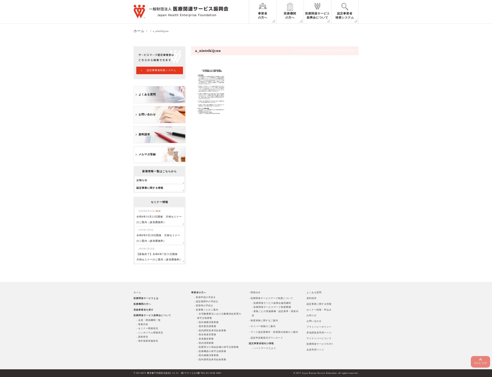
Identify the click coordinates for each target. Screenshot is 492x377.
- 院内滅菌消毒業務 (208, 355)
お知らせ (312, 315)
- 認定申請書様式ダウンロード (266, 337)
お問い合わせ (147, 114)
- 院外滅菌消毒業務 (208, 322)
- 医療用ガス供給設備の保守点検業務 (218, 347)
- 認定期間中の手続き (206, 301)
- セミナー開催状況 (147, 328)
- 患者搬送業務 (205, 338)
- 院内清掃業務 (205, 343)
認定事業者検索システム (345, 15)
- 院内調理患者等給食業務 (211, 330)
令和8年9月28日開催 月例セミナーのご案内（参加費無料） (158, 235)
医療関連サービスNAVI (320, 344)
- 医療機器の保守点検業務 (211, 351)
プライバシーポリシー (319, 327)
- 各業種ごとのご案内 (206, 309)
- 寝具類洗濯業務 (206, 326)
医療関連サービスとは (146, 298)
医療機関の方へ (290, 15)
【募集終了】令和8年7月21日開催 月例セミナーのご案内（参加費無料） (159, 254)
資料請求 (144, 134)
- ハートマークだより (264, 348)
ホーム (137, 292)
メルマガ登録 (147, 154)
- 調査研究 (142, 336)
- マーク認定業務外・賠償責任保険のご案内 (273, 332)
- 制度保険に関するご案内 (263, 320)
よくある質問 (147, 94)
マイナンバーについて (319, 338)
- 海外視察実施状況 (147, 341)
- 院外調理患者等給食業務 (211, 359)
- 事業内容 (142, 324)
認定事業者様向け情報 (261, 343)
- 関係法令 (255, 292)
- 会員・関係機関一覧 (148, 320)
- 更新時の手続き (203, 305)
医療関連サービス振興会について (317, 15)
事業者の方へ (262, 15)
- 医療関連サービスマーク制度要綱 (271, 307)
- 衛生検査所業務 (206, 334)
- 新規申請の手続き (205, 297)
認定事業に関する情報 (319, 304)
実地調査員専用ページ (319, 332)
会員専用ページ (315, 349)
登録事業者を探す (144, 309)
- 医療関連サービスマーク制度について (271, 298)
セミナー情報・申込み (319, 309)
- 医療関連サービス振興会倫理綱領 (271, 303)
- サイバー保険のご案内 (262, 326)
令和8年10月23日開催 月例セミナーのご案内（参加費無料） (159, 217)
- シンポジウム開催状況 (149, 332)
